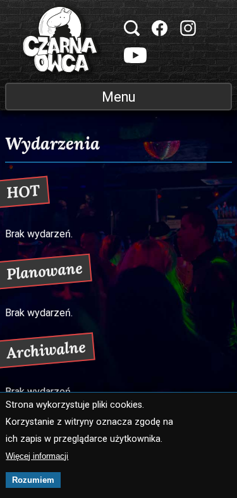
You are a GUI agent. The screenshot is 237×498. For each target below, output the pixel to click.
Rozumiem (33, 480)
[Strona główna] (61, 41)
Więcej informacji (37, 456)
